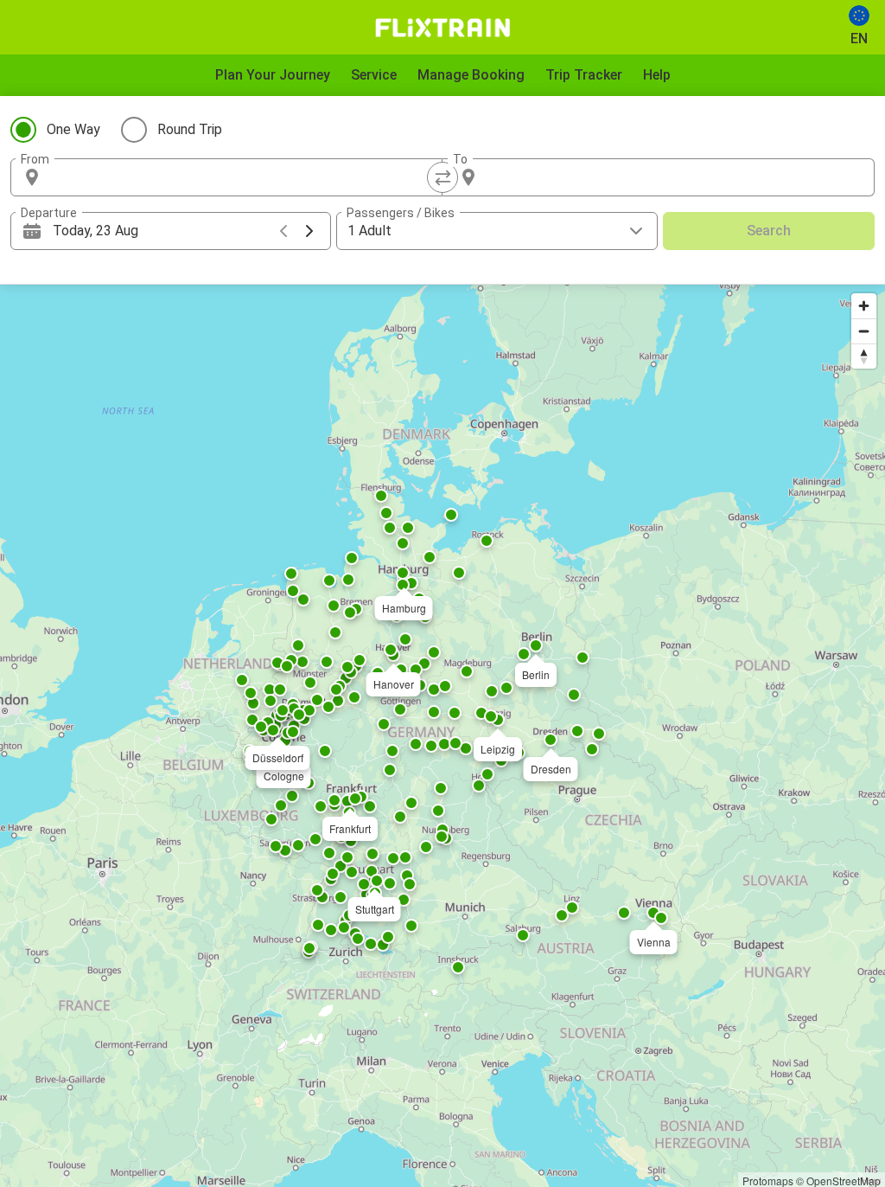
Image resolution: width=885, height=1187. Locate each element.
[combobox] (242, 177)
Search (769, 230)
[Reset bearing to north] (863, 356)
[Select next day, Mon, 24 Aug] (309, 231)
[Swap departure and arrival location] (442, 177)
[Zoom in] (863, 305)
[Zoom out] (863, 330)
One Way (73, 129)
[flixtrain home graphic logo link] (442, 27)
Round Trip (189, 129)
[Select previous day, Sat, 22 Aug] (283, 231)
